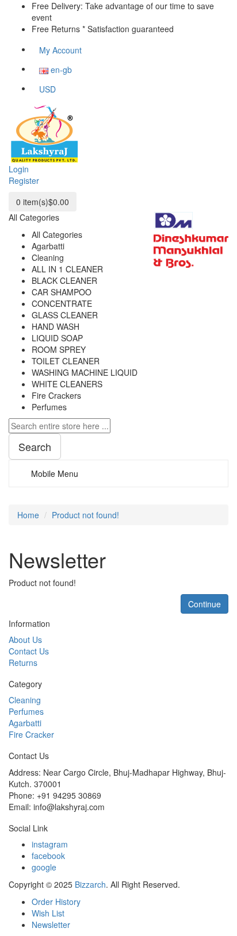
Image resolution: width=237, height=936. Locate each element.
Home (28, 515)
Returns (23, 662)
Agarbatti (25, 723)
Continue (204, 604)
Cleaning (25, 700)
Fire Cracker (31, 734)
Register (24, 180)
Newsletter (51, 924)
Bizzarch (90, 884)
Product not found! (85, 515)
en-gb (60, 69)
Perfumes (26, 711)
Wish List (48, 913)
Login (19, 169)
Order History (56, 901)
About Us (25, 639)
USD (47, 89)
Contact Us (29, 651)
